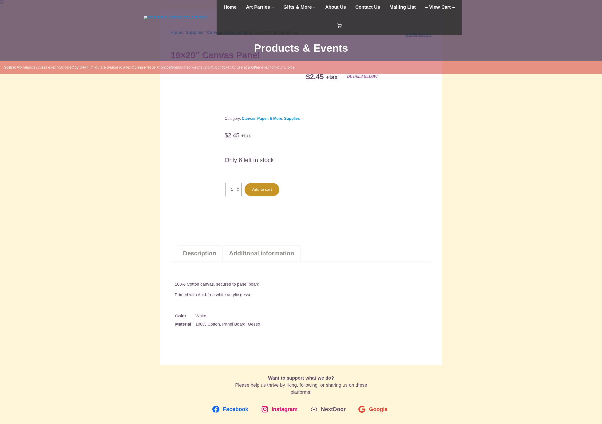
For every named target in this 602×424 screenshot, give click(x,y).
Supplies (292, 119)
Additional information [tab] (261, 253)
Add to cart (262, 189)
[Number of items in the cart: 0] (339, 26)
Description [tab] (199, 253)
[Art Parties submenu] (272, 7)
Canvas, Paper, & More (262, 119)
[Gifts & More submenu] (314, 7)
